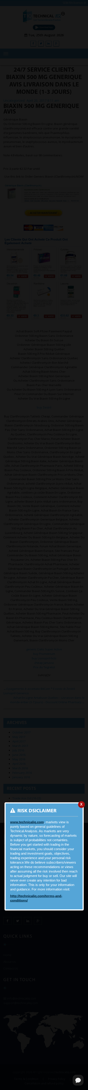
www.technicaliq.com (27, 822)
